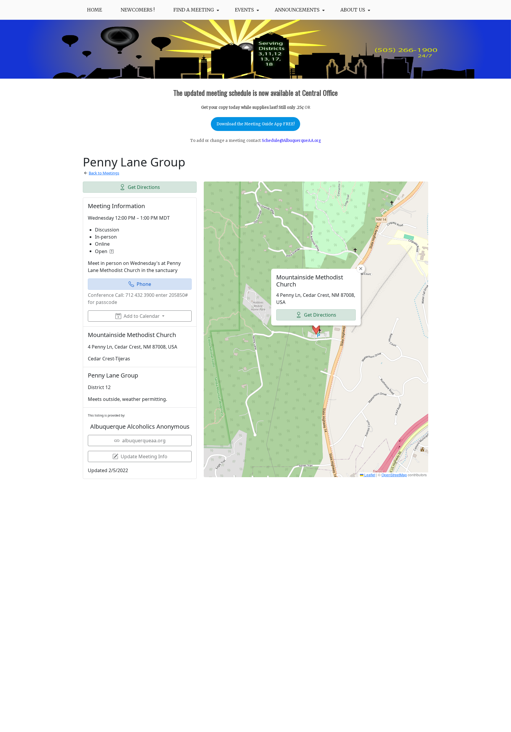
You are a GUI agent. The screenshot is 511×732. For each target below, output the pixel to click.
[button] (316, 329)
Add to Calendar (142, 316)
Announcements (297, 10)
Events (244, 10)
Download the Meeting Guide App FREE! (255, 124)
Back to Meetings (104, 173)
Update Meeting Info (144, 456)
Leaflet (369, 474)
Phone (144, 284)
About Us (352, 10)
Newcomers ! (138, 10)
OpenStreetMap (394, 474)
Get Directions (144, 187)
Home (94, 10)
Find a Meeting (193, 10)
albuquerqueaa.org (144, 440)
